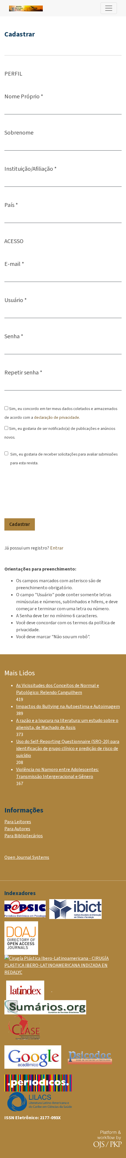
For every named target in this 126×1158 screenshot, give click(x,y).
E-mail (14, 264)
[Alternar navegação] (109, 8)
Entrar (56, 548)
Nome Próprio (23, 96)
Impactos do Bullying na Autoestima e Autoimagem (68, 706)
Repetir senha (23, 372)
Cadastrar (19, 524)
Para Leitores (17, 822)
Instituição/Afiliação (30, 169)
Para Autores (17, 829)
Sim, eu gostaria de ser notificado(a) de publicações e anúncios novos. (59, 433)
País (11, 205)
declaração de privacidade (56, 417)
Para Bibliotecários (23, 836)
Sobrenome (18, 133)
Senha (13, 336)
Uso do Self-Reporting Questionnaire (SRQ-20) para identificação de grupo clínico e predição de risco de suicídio (67, 748)
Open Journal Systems (26, 857)
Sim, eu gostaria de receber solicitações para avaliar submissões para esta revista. (64, 458)
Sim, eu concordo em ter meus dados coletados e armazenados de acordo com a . (60, 413)
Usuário (15, 300)
